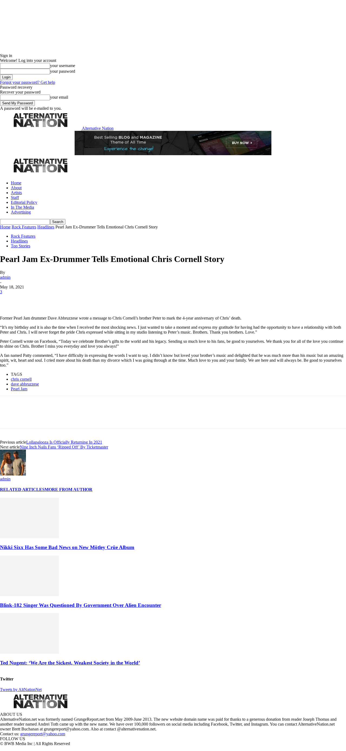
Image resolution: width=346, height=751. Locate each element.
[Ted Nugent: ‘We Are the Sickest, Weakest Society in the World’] (29, 652)
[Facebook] (8, 300)
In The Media (22, 207)
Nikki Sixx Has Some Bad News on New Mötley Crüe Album (67, 547)
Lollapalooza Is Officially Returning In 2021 (64, 442)
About (16, 187)
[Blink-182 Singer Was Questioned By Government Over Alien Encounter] (29, 594)
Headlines (45, 227)
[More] (85, 300)
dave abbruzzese (25, 384)
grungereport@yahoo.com (42, 734)
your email (59, 97)
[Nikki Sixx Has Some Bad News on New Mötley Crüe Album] (29, 536)
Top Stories (20, 246)
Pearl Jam (19, 389)
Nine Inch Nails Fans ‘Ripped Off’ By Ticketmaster (64, 447)
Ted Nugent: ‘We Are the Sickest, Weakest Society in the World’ (70, 663)
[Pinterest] (46, 300)
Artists (16, 192)
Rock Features (24, 227)
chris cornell (21, 379)
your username (62, 65)
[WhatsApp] (65, 300)
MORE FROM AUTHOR (68, 489)
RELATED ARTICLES (22, 489)
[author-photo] (13, 474)
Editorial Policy (24, 202)
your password (62, 71)
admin (5, 277)
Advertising (21, 212)
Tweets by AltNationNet (21, 689)
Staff (15, 197)
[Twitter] (27, 300)
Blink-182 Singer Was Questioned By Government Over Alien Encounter (80, 605)
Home (16, 183)
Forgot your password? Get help (27, 82)
